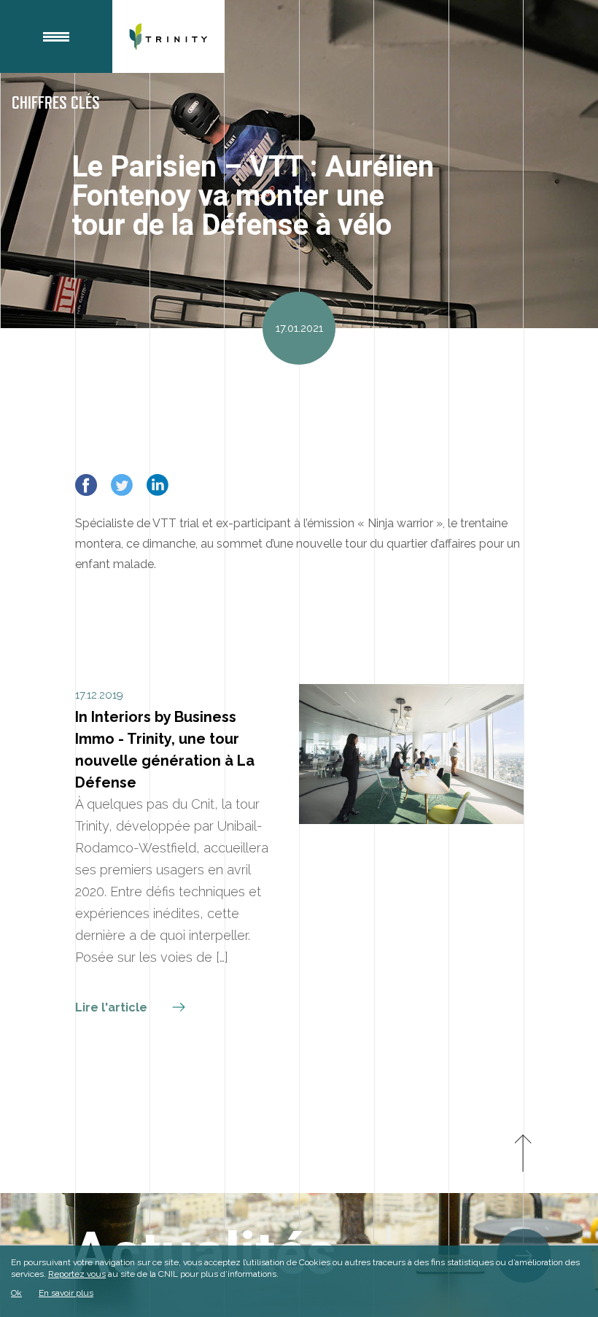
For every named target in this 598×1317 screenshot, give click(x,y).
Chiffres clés (56, 103)
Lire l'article (112, 1007)
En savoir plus (66, 1293)
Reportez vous (77, 1274)
